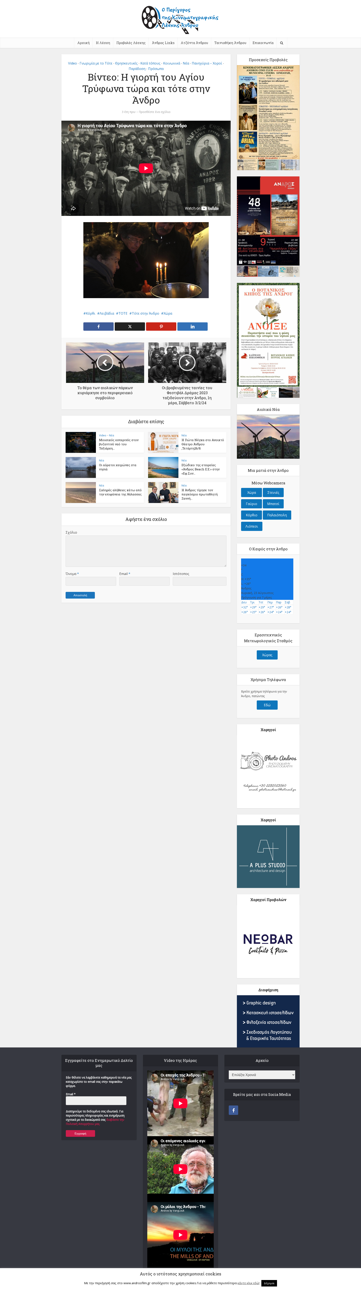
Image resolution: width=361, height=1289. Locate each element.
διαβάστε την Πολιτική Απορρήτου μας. (95, 1122)
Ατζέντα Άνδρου (194, 43)
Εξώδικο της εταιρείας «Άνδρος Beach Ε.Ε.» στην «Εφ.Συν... (201, 469)
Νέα (186, 63)
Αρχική (83, 43)
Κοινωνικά (171, 63)
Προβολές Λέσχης (131, 43)
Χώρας (267, 655)
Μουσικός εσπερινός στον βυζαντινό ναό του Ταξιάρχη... (119, 444)
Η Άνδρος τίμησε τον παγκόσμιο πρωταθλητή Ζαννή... (200, 494)
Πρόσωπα (156, 68)
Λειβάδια (107, 313)
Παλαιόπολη (277, 515)
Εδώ (267, 705)
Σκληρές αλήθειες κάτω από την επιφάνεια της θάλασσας (120, 492)
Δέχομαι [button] (269, 1283)
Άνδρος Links (163, 43)
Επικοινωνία (263, 43)
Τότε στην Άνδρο (145, 313)
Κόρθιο (251, 515)
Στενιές (273, 492)
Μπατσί (273, 503)
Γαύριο (251, 503)
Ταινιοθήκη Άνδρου (230, 43)
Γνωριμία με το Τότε (96, 63)
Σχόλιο (71, 532)
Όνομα (72, 573)
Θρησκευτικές (126, 63)
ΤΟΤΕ (122, 313)
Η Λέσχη (103, 43)
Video (72, 63)
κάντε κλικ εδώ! (248, 1283)
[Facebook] (233, 1110)
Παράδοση (137, 68)
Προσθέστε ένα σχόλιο (154, 112)
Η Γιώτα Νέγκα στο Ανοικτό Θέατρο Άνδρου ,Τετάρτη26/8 (203, 444)
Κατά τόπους (150, 63)
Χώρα (168, 313)
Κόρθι (90, 313)
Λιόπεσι (251, 526)
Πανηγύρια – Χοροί (207, 63)
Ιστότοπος (181, 573)
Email (124, 573)
